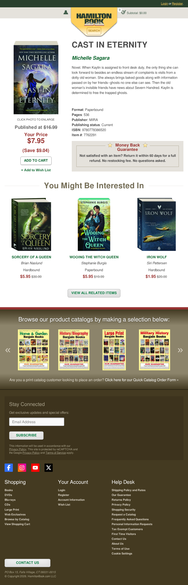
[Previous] (7, 349)
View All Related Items (94, 293)
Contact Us (119, 538)
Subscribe (26, 435)
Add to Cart (36, 160)
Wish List (64, 504)
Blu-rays (10, 499)
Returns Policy (121, 499)
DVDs (8, 495)
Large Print (12, 509)
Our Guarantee (121, 495)
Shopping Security (123, 509)
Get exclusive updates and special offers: (39, 412)
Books (9, 490)
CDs (7, 504)
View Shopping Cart (17, 524)
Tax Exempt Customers (127, 529)
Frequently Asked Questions (130, 519)
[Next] (180, 349)
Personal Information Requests (132, 524)
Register (177, 3)
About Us (118, 543)
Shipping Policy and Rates (129, 490)
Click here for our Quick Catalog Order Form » (142, 380)
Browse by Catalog (17, 519)
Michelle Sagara (90, 58)
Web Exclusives (15, 514)
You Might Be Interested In (94, 186)
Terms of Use (121, 548)
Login (164, 3)
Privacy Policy (17, 449)
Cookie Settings (122, 553)
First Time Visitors (124, 534)
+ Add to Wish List (36, 170)
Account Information (71, 499)
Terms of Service (56, 453)
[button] (94, 31)
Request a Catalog (124, 514)
